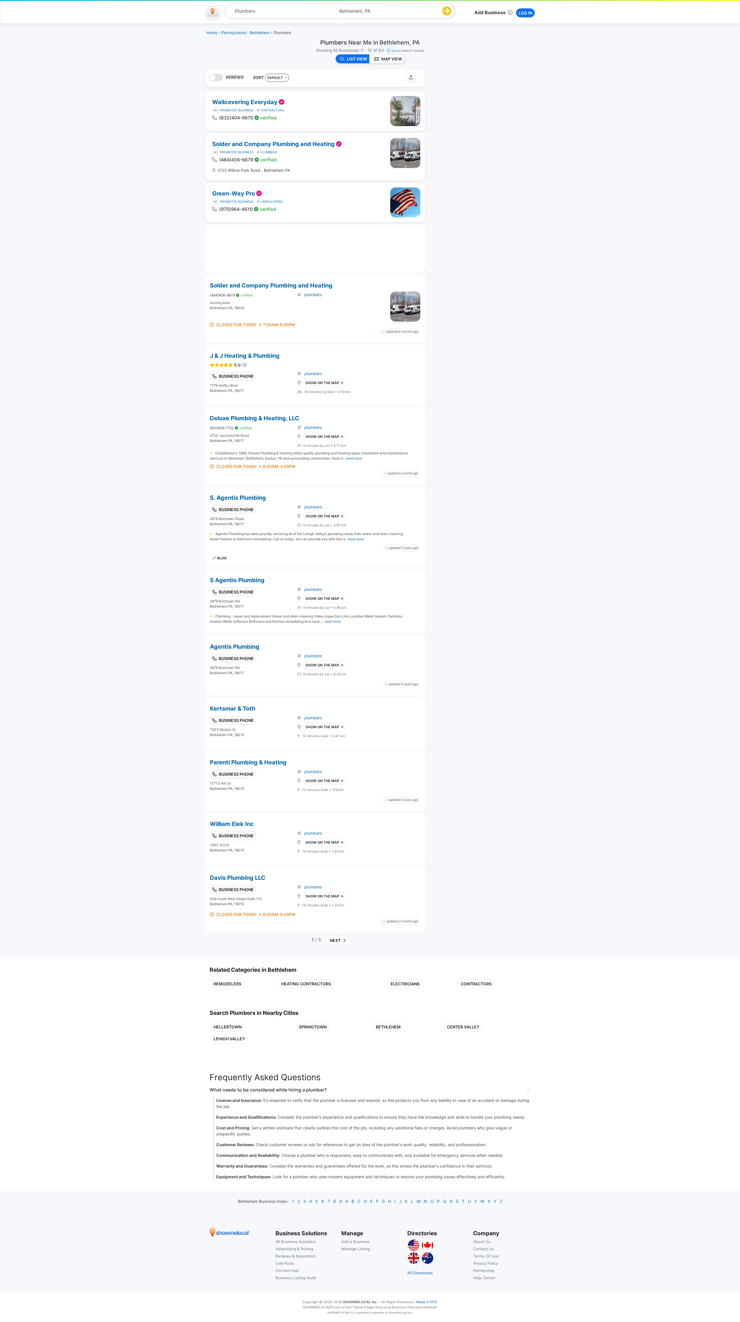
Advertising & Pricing (294, 1249)
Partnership (483, 1270)
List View (357, 58)
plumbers (313, 294)
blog (222, 558)
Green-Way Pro (233, 193)
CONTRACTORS (272, 110)
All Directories (420, 1273)
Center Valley (463, 1026)
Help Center (484, 1277)
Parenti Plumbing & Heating (248, 762)
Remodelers (227, 983)
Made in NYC (427, 1302)
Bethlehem (388, 1026)
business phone (236, 376)
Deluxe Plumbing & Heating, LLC (254, 418)
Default (275, 77)
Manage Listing (355, 1249)
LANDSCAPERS (271, 202)
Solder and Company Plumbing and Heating (273, 144)
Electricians (405, 983)
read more (354, 458)
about (407, 50)
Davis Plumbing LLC (237, 877)
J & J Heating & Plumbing (245, 355)
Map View (391, 58)
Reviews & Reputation (295, 1256)
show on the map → (324, 383)
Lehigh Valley (229, 1038)
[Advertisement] (477, 109)
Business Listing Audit (295, 1277)
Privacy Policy (485, 1263)
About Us (481, 1241)
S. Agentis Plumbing (238, 497)
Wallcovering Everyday (245, 102)
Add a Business (355, 1241)
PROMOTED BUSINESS (237, 110)
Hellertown (228, 1026)
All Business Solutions (295, 1241)
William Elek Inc (232, 824)
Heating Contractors (306, 983)
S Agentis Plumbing (237, 580)
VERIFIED (234, 77)
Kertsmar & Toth (232, 708)
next (334, 940)
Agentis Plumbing (234, 646)
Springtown (313, 1026)
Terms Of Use (486, 1256)
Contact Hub (287, 1270)
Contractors (476, 983)
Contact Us (483, 1249)
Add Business (490, 12)
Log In (525, 12)
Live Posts (284, 1263)
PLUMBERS (268, 152)
